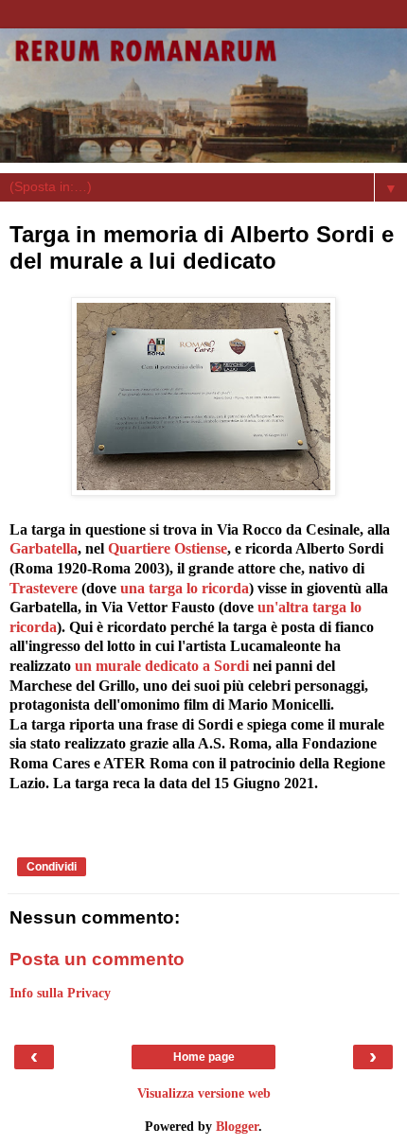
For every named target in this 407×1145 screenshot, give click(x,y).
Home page (204, 1057)
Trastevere (43, 588)
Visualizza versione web (204, 1093)
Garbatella (43, 548)
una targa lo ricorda (184, 588)
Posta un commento (97, 959)
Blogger (237, 1126)
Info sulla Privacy (60, 992)
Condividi (52, 866)
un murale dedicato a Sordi (162, 666)
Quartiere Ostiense (167, 548)
